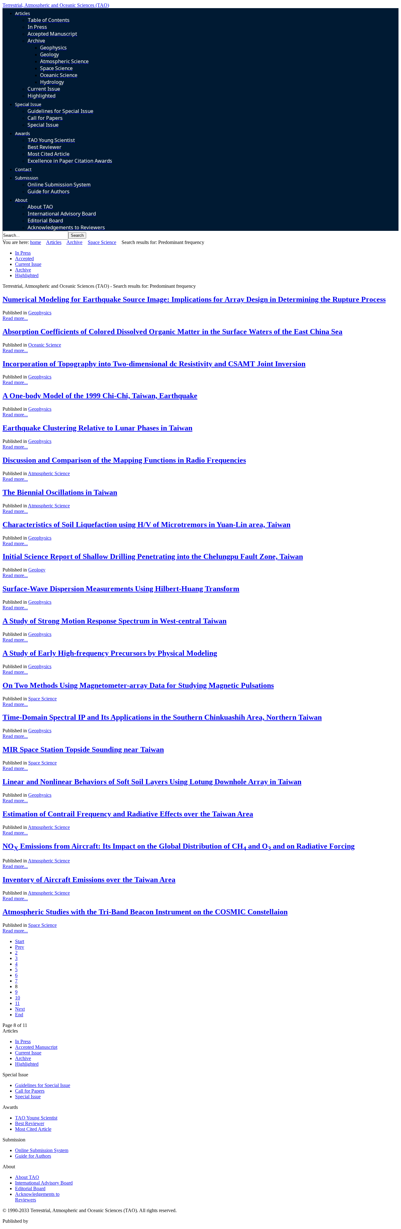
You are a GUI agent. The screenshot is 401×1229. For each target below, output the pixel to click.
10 (17, 997)
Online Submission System (41, 1150)
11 (17, 1003)
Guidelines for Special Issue (42, 1085)
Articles (53, 242)
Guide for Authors (33, 1156)
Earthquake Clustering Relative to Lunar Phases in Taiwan (97, 428)
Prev (19, 947)
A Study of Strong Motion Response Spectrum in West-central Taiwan (115, 621)
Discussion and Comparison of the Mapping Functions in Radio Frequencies (124, 460)
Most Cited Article (33, 1129)
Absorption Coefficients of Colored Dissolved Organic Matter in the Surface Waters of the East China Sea (172, 332)
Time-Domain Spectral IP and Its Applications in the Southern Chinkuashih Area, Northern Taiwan (162, 717)
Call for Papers (29, 1091)
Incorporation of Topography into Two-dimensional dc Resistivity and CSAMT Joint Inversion (154, 364)
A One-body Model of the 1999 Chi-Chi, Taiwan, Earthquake (100, 396)
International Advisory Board (44, 1183)
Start (19, 941)
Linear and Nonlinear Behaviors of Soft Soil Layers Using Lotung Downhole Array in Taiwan (152, 782)
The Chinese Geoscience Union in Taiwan (71, 1221)
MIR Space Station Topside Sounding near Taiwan (83, 749)
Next (20, 1009)
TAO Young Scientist (36, 1117)
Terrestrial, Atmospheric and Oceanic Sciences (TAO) (56, 5)
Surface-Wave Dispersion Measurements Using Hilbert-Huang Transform (121, 589)
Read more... (15, 318)
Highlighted (27, 275)
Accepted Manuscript (36, 1047)
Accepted (24, 258)
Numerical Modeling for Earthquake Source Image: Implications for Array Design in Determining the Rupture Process (194, 299)
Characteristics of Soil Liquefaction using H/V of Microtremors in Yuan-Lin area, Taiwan (146, 525)
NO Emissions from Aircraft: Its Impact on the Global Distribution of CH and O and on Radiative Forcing (179, 846)
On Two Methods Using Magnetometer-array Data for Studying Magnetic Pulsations (138, 685)
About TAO (27, 1177)
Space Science (102, 242)
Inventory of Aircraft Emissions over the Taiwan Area (89, 880)
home (35, 242)
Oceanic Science (44, 345)
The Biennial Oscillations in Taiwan (60, 492)
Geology (36, 569)
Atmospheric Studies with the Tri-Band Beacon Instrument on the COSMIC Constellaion (145, 912)
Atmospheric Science (49, 473)
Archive (74, 242)
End (19, 1014)
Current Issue (28, 264)
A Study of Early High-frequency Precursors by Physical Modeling (110, 653)
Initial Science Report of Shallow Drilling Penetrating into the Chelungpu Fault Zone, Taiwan (153, 556)
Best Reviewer (29, 1123)
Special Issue (28, 1096)
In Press (23, 253)
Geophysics (39, 312)
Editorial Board (30, 1188)
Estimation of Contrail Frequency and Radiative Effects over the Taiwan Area (128, 814)
